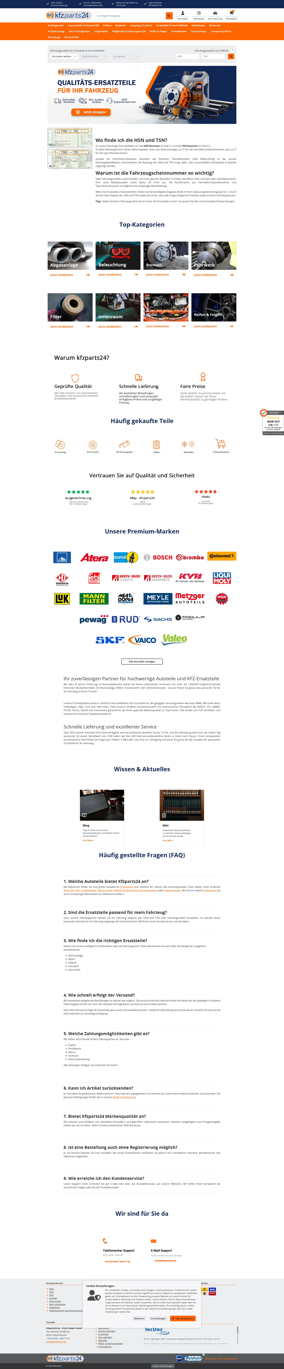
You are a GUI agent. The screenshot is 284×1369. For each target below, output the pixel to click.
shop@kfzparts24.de (56, 1341)
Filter (77, 890)
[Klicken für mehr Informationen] (232, 50)
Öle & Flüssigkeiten (79, 31)
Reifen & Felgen (158, 31)
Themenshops (198, 31)
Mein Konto (55, 1301)
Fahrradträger (105, 1337)
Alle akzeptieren (185, 1318)
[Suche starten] (169, 15)
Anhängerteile (56, 25)
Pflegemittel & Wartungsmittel (129, 31)
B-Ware (107, 25)
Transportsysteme (220, 31)
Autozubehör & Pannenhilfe (83, 25)
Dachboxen (103, 1328)
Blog (51, 1288)
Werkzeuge (54, 37)
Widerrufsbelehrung (124, 1097)
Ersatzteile (103, 1334)
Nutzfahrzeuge (56, 31)
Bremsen (69, 890)
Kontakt (53, 1298)
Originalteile (101, 31)
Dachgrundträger (106, 1331)
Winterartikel (71, 37)
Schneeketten (179, 31)
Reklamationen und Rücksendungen (67, 1310)
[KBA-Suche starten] (231, 56)
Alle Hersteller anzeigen (142, 661)
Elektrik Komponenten (125, 890)
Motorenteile (105, 890)
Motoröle (102, 1340)
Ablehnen (139, 1318)
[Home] (68, 15)
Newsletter (54, 1307)
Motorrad (214, 25)
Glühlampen (198, 25)
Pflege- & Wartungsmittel (110, 1343)
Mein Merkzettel (57, 1304)
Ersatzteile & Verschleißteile (172, 25)
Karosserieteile (148, 890)
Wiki (51, 1292)
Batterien (120, 25)
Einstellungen (158, 1318)
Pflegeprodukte (172, 890)
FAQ (51, 1295)
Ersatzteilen (127, 886)
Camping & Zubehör (141, 25)
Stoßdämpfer (89, 890)
